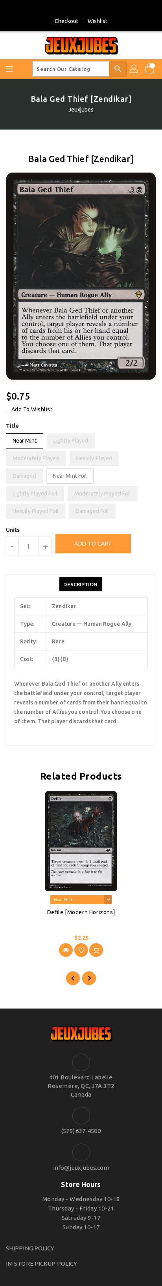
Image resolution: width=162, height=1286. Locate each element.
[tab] (80, 584)
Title (12, 426)
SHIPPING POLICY (30, 1248)
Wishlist (98, 21)
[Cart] (150, 69)
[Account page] (134, 69)
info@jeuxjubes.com (81, 1167)
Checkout (67, 21)
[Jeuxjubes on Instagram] (88, 9)
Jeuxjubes (81, 109)
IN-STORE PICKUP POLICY (41, 1263)
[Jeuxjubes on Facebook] (73, 9)
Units (13, 530)
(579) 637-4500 (80, 1131)
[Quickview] (66, 950)
